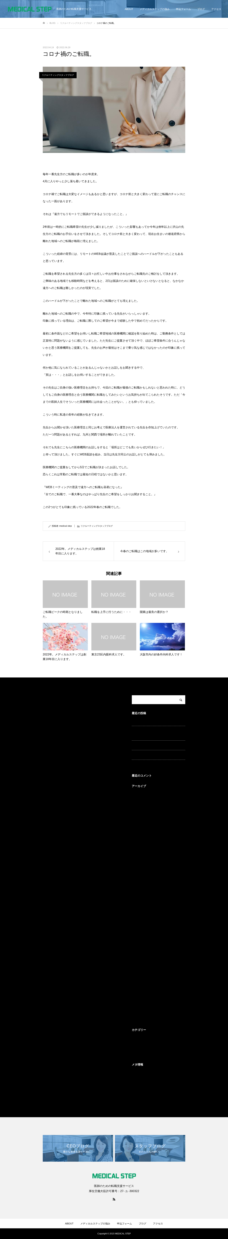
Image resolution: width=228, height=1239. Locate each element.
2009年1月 (138, 935)
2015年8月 (138, 853)
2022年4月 (138, 823)
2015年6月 (138, 868)
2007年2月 (138, 965)
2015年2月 (138, 898)
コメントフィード (142, 1087)
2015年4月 (138, 883)
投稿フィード (139, 1079)
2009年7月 (138, 928)
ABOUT (129, 9)
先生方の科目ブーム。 (144, 764)
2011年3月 (138, 913)
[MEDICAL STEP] (29, 9)
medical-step (65, 526)
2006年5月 (138, 995)
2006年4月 (138, 1003)
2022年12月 (138, 801)
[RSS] (114, 1199)
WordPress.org (140, 1094)
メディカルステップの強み (155, 9)
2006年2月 (138, 1018)
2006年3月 (138, 1010)
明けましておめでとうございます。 (152, 720)
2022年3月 (138, 831)
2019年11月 (138, 838)
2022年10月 (138, 808)
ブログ (201, 9)
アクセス (216, 9)
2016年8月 (138, 846)
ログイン (137, 1072)
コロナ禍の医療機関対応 (145, 754)
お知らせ (137, 1037)
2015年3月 (138, 891)
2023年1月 (138, 794)
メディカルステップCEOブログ (149, 1045)
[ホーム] (44, 23)
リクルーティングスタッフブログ (58, 75)
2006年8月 (138, 980)
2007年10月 (138, 958)
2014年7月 (138, 906)
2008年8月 (138, 950)
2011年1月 (138, 920)
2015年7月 (138, 861)
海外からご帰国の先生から (147, 744)
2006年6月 (138, 988)
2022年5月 (138, 816)
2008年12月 (138, 943)
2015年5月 (138, 876)
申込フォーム (183, 9)
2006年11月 (138, 973)
